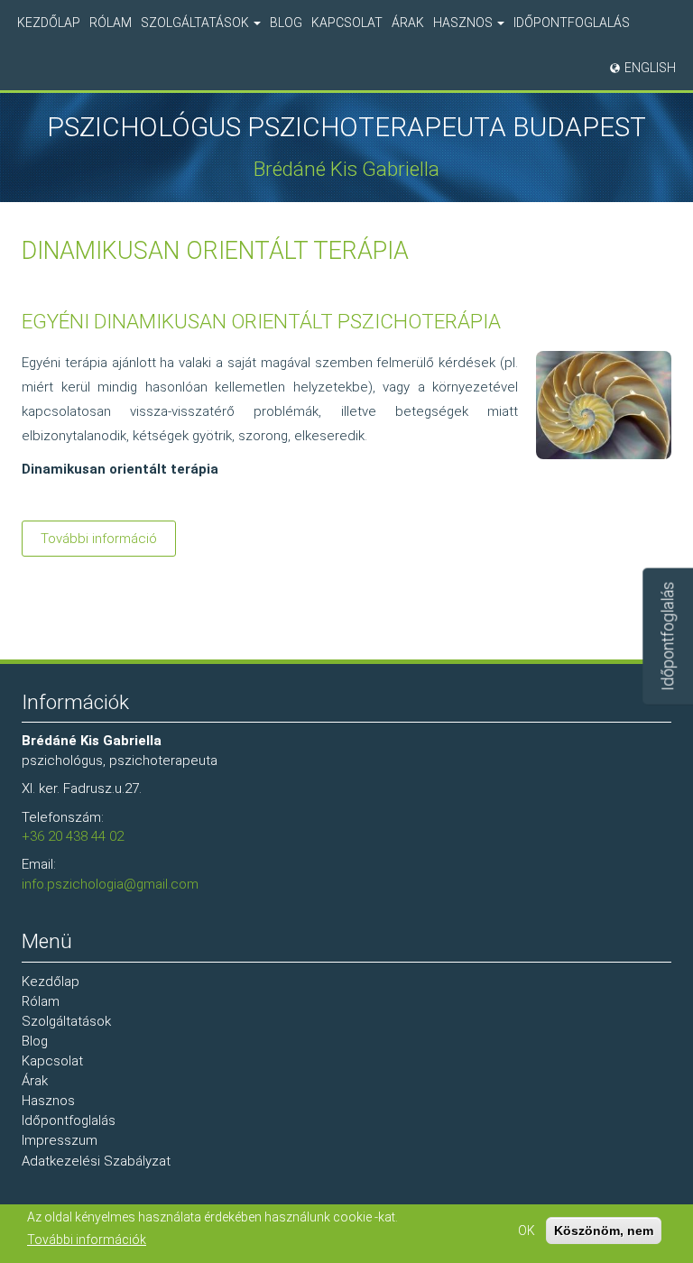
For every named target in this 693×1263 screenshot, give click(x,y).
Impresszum (59, 1140)
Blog (286, 22)
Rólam (110, 22)
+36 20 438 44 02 (73, 836)
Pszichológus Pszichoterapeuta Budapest (346, 127)
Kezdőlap (48, 22)
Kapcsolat (347, 22)
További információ (108, 543)
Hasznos (464, 22)
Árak (408, 22)
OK (526, 1230)
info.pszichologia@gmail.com (110, 884)
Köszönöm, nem (603, 1230)
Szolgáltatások (196, 22)
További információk (86, 1239)
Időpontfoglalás (571, 22)
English (650, 67)
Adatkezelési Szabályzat (96, 1161)
